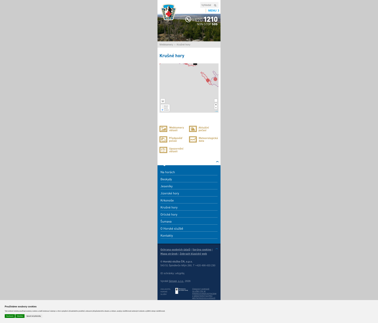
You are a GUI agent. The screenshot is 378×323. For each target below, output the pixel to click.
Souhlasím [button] (9, 316)
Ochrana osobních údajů (175, 249)
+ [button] (216, 104)
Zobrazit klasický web (193, 253)
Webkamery (166, 44)
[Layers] (163, 101)
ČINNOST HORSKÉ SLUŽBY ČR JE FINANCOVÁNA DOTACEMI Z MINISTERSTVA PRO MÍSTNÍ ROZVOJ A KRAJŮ (204, 293)
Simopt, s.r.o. (176, 281)
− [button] (216, 108)
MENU (212, 10)
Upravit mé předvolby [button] (33, 316)
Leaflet (216, 111)
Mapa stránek (169, 253)
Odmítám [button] (20, 316)
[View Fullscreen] (215, 100)
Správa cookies (201, 249)
